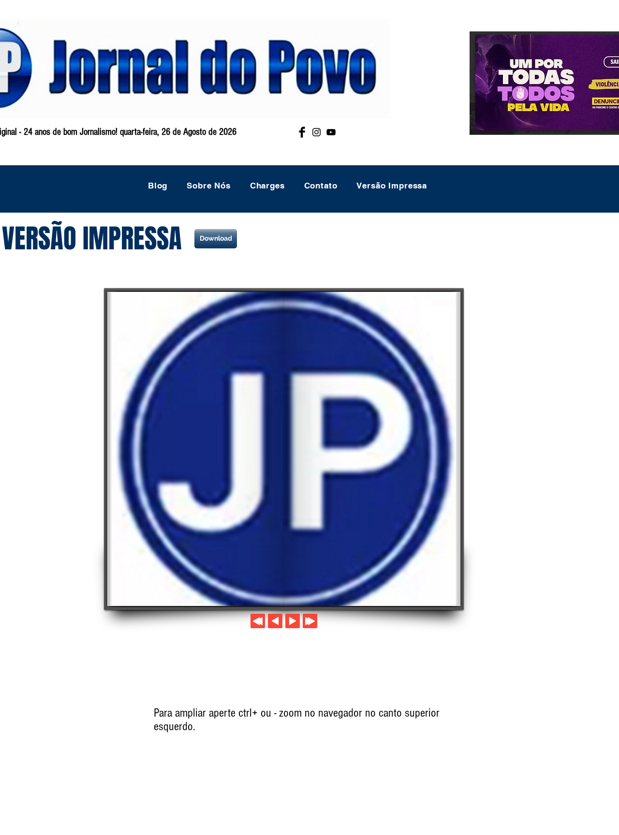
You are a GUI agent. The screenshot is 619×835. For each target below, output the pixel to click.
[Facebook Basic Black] (302, 132)
